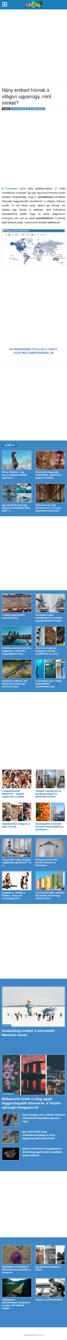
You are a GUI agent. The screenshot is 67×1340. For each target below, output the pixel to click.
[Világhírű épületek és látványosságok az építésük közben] (50, 779)
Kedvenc (6, 1025)
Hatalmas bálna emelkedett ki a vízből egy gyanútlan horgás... (49, 618)
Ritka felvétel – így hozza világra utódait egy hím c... (14, 475)
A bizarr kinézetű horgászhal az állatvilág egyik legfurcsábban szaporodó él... (42, 1152)
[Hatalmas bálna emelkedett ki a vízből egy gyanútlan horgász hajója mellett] (50, 603)
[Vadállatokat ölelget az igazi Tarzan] (17, 812)
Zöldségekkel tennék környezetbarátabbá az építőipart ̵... (49, 826)
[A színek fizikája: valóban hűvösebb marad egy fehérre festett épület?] (50, 880)
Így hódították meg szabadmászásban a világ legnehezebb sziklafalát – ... (40, 1135)
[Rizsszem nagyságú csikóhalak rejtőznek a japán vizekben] (50, 460)
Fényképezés (8, 1094)
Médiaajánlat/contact (34, 1334)
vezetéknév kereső (35, 109)
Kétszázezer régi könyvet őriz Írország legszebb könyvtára (48, 508)
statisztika (18, 109)
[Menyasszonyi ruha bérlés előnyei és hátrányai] (50, 847)
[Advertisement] (33, 46)
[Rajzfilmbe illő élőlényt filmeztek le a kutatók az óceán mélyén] (17, 1254)
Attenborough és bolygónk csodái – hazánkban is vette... (47, 651)
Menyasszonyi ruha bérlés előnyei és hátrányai (46, 862)
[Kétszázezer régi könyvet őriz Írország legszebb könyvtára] (50, 493)
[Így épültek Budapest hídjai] (50, 1254)
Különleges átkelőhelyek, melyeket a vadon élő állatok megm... (16, 1303)
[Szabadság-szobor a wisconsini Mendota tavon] (33, 1006)
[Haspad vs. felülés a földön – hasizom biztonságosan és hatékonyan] (17, 880)
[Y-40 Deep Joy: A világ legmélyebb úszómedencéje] (50, 669)
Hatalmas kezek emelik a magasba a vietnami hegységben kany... (17, 651)
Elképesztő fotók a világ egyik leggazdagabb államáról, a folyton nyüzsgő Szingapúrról (31, 1103)
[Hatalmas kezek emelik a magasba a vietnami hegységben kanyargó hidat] (17, 636)
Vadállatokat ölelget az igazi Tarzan (16, 825)
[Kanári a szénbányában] (50, 1287)
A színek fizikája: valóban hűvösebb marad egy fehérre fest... (50, 895)
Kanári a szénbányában (49, 1299)
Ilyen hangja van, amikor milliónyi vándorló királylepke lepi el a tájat (43, 1118)
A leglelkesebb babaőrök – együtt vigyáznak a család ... (14, 794)
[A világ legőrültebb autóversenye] (17, 603)
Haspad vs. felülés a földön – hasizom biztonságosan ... (14, 895)
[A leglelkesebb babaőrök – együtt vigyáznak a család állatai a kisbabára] (17, 779)
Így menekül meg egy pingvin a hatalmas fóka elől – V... (16, 508)
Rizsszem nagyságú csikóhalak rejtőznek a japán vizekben (48, 475)
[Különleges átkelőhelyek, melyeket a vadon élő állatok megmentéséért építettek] (17, 1287)
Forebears (12, 188)
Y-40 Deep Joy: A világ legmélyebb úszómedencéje (48, 684)
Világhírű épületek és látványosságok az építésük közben (48, 794)
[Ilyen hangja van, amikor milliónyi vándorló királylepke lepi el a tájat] (11, 1120)
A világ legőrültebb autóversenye (13, 616)
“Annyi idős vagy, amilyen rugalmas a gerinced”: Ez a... (16, 862)
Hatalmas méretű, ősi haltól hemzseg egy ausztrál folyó (14, 684)
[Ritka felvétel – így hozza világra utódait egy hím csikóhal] (17, 460)
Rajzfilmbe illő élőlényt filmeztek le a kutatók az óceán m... (16, 1269)
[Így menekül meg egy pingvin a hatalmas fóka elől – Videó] (17, 493)
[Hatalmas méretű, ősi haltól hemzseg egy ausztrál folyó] (17, 669)
